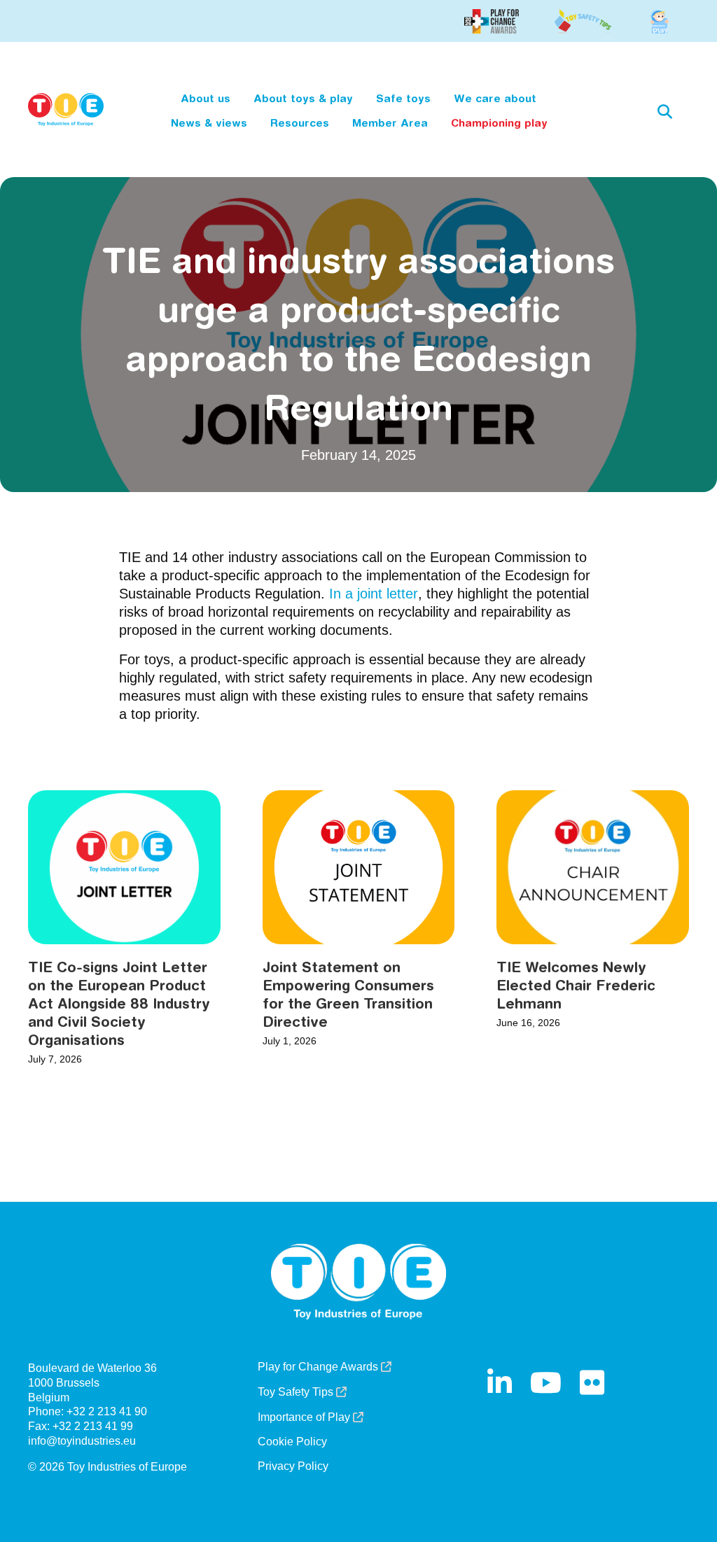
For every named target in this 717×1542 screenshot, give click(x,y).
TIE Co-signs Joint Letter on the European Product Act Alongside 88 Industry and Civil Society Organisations (119, 1003)
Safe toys (403, 98)
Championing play (499, 123)
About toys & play (303, 98)
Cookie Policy (292, 1442)
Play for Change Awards (319, 1367)
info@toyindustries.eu (82, 1441)
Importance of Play (305, 1417)
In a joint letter (373, 593)
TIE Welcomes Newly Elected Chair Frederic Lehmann (575, 985)
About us (205, 98)
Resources (299, 123)
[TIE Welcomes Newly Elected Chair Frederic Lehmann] (592, 866)
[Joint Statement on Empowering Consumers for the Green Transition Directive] (359, 866)
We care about (495, 98)
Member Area (390, 123)
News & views (209, 123)
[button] (665, 111)
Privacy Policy (293, 1466)
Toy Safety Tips (297, 1392)
